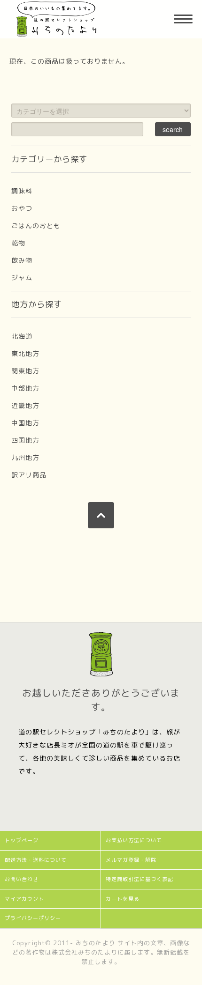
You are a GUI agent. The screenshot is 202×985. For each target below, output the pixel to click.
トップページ (22, 840)
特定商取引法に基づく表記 (139, 879)
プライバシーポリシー (33, 918)
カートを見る (123, 899)
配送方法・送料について (36, 860)
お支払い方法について (134, 840)
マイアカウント (24, 899)
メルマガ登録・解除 (131, 860)
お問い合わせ (22, 879)
